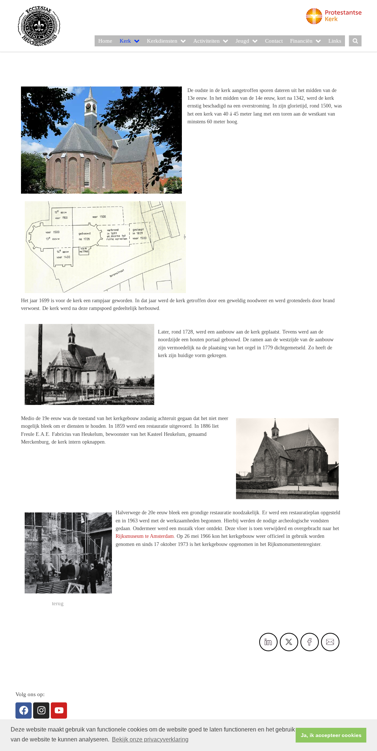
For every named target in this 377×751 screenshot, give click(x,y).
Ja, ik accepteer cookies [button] (331, 735)
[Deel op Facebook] (309, 642)
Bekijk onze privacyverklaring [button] (150, 739)
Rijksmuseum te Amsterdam (145, 536)
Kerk (125, 41)
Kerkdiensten (162, 41)
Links (334, 41)
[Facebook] (23, 710)
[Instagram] (41, 710)
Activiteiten (206, 41)
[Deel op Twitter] (289, 642)
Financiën (301, 41)
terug (58, 603)
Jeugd (242, 41)
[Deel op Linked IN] (268, 642)
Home (105, 41)
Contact (274, 41)
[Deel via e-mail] (330, 642)
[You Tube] (59, 710)
